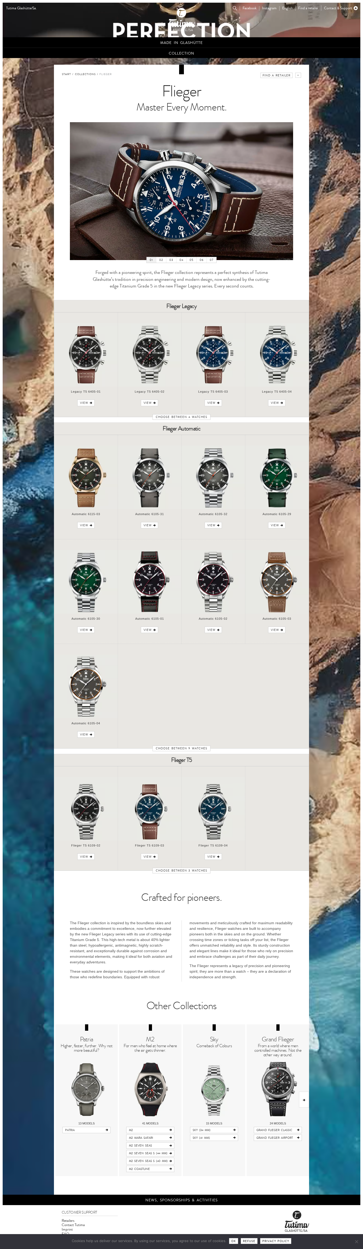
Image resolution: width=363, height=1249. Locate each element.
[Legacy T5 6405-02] (150, 385)
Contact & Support (338, 8)
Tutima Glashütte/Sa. (21, 8)
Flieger (105, 74)
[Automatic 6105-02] (213, 612)
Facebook (249, 8)
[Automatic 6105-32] (213, 508)
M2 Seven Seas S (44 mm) (148, 1153)
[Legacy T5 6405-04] (277, 385)
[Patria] (86, 1089)
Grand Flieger (278, 1039)
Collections (85, 74)
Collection (181, 53)
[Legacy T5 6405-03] (213, 385)
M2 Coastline (139, 1169)
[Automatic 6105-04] (86, 717)
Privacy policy (275, 1241)
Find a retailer (308, 8)
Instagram (269, 8)
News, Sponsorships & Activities (181, 1200)
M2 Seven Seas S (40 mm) (148, 1161)
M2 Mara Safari (141, 1138)
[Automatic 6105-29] (277, 508)
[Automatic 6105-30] (86, 612)
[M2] (150, 1089)
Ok (233, 1241)
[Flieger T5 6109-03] (150, 839)
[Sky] (214, 1089)
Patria (86, 1039)
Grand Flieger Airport (274, 1138)
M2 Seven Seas (140, 1146)
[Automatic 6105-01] (150, 612)
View (84, 403)
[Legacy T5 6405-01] (86, 385)
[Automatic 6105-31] (150, 508)
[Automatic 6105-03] (277, 612)
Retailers (68, 1220)
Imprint (67, 1229)
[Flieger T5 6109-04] (213, 839)
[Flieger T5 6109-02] (86, 839)
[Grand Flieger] (278, 1089)
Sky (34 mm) (201, 1130)
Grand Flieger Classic (274, 1130)
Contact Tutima (73, 1224)
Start (66, 74)
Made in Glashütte (181, 42)
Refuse (249, 1241)
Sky (214, 1039)
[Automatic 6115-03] (86, 508)
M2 (150, 1039)
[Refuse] (356, 1241)
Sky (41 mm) (201, 1138)
